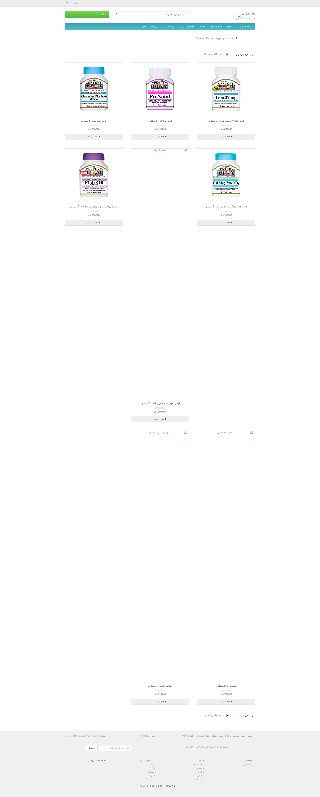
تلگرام (153, 764)
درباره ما (154, 26)
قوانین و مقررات (187, 26)
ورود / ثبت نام (72, 2)
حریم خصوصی (169, 26)
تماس (144, 26)
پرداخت (202, 26)
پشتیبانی (200, 776)
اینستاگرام (151, 772)
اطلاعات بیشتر (225, 136)
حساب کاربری (216, 26)
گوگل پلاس (151, 776)
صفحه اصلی (245, 26)
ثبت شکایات (199, 779)
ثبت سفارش (247, 764)
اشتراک (91, 748)
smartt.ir (170, 786)
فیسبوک (152, 768)
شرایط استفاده (198, 764)
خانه (232, 38)
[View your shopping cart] (87, 14)
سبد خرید (231, 26)
